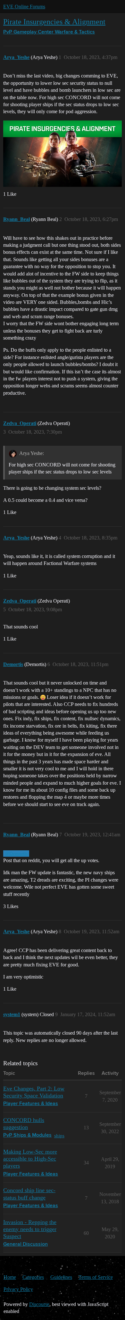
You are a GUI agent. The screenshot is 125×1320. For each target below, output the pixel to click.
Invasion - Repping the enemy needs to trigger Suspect (29, 1229)
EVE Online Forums (24, 6)
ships (59, 1135)
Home (10, 1277)
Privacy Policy (18, 1289)
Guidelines (61, 1277)
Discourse (39, 1304)
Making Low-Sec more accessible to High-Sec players (30, 1158)
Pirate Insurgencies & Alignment (54, 21)
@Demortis (16, 853)
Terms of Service (96, 1277)
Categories (33, 1277)
